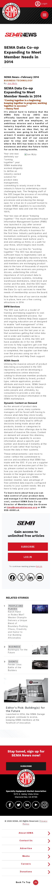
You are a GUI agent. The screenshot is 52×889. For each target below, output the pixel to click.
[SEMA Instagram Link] (43, 805)
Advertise (26, 848)
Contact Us (26, 840)
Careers (26, 864)
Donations (26, 871)
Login (44, 3)
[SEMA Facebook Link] (8, 805)
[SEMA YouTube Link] (34, 805)
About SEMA (26, 833)
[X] (21, 577)
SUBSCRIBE (28, 546)
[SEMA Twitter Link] (17, 805)
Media (26, 856)
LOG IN (28, 557)
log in (39, 566)
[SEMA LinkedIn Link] (26, 805)
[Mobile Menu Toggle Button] (44, 15)
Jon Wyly (12, 83)
